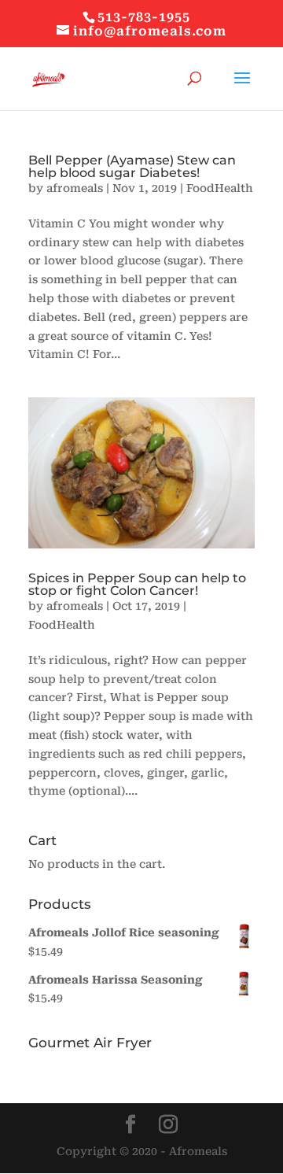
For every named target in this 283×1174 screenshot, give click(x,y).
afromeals (74, 188)
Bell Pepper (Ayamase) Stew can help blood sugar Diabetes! (132, 166)
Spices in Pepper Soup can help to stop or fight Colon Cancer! (137, 584)
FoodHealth (219, 188)
